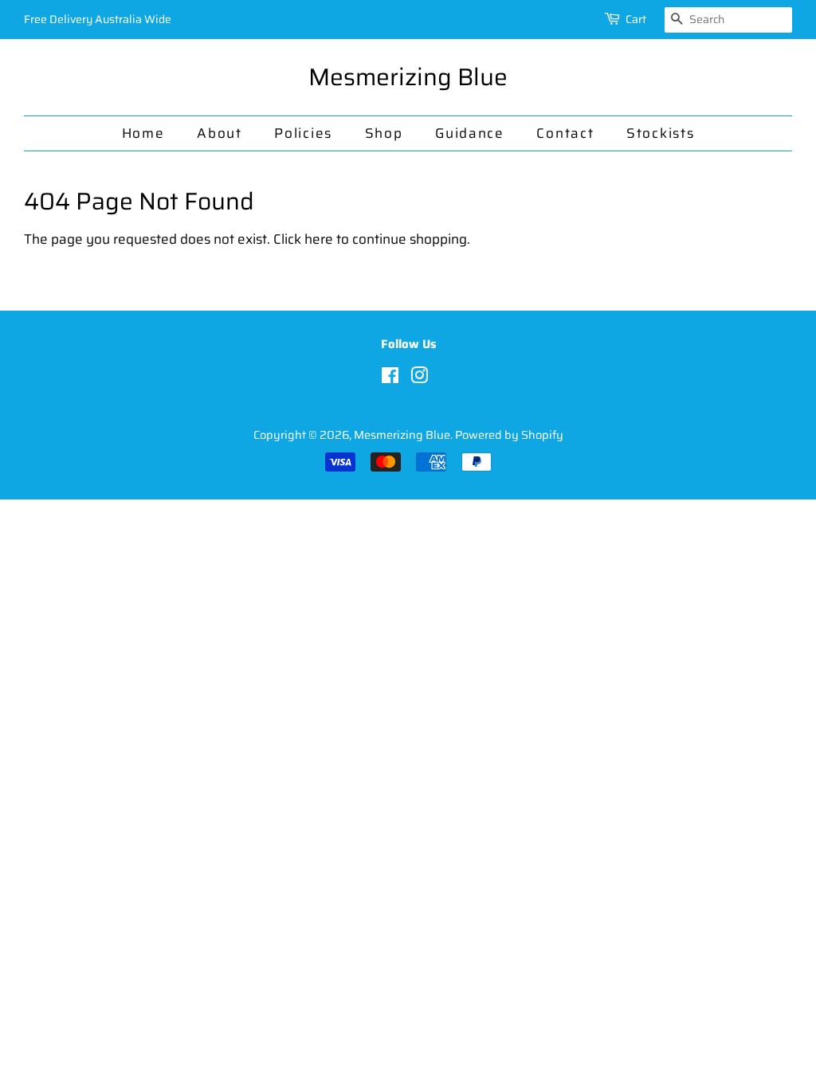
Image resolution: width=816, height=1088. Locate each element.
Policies (303, 133)
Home (143, 133)
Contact (565, 133)
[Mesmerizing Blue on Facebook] (390, 378)
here (318, 239)
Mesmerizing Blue (408, 77)
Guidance (469, 133)
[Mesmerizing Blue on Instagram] (419, 378)
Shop (384, 133)
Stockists (660, 133)
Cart (636, 19)
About (219, 133)
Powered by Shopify (509, 435)
